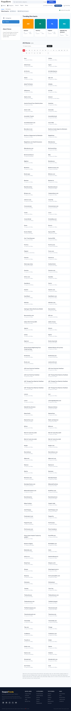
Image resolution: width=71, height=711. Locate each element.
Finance (37, 701)
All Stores (27, 695)
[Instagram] (9, 702)
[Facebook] (6, 702)
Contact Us (61, 701)
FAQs (60, 695)
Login (45, 2)
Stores (4, 5)
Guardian (50, 703)
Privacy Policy (62, 697)
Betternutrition (51, 701)
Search (49, 46)
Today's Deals (28, 693)
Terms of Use (62, 699)
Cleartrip (49, 697)
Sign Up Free (27, 701)
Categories (11, 5)
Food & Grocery (39, 693)
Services (38, 697)
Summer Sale (58, 5)
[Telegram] (3, 702)
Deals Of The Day (49, 5)
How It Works (62, 693)
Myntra (26, 5)
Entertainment (39, 703)
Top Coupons (28, 697)
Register (51, 2)
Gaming (38, 699)
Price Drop (67, 5)
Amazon (17, 5)
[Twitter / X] (13, 702)
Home (2, 9)
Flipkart (21, 5)
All (23, 50)
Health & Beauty (39, 695)
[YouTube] (16, 702)
